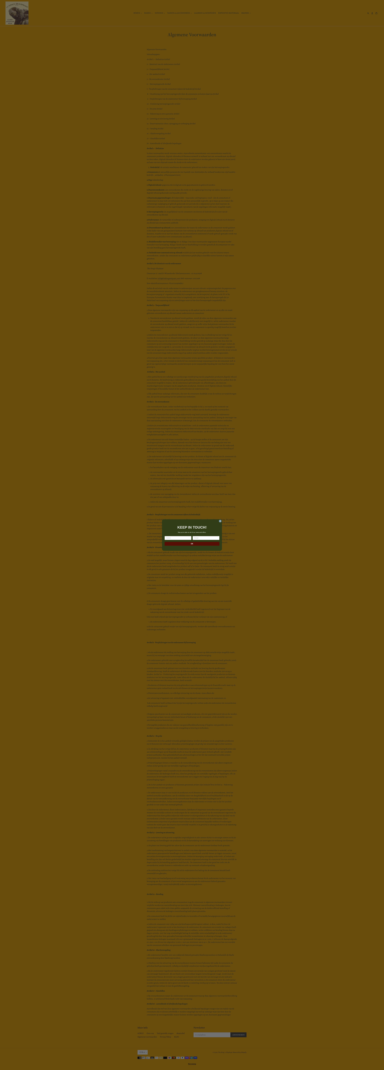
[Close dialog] (220, 521)
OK (192, 544)
